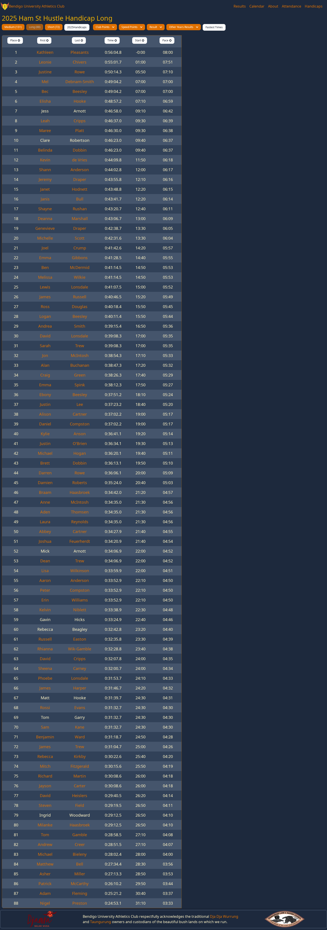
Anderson (80, 169)
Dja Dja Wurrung (224, 916)
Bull (79, 199)
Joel (45, 248)
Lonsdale (79, 287)
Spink (80, 384)
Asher (45, 873)
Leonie (45, 62)
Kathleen (45, 52)
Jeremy (45, 179)
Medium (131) (13, 27)
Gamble (79, 834)
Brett (45, 463)
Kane (79, 727)
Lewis (45, 287)
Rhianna (45, 648)
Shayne (45, 208)
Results (240, 6)
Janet (45, 189)
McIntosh (80, 355)
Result (153, 27)
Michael (45, 453)
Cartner (80, 414)
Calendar (256, 6)
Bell (79, 864)
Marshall (80, 218)
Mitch (45, 766)
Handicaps (314, 6)
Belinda (45, 150)
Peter (45, 590)
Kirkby (80, 756)
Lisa (45, 570)
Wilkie (79, 277)
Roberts (79, 482)
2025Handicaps (77, 27)
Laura (45, 521)
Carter (79, 785)
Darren (45, 472)
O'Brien (80, 443)
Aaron (45, 580)
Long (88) (34, 27)
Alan (45, 365)
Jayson (45, 785)
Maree (45, 130)
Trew (79, 345)
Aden (45, 512)
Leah (45, 120)
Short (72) (54, 27)
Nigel (45, 903)
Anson (80, 433)
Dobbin (80, 150)
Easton (79, 639)
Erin (45, 600)
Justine (45, 71)
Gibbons (80, 257)
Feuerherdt (79, 541)
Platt (79, 130)
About (273, 6)
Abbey (45, 531)
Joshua (45, 541)
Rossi (45, 707)
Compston (79, 424)
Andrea (45, 326)
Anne (45, 502)
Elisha (45, 101)
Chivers (80, 62)
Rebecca (45, 756)
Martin (79, 776)
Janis (45, 199)
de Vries (79, 159)
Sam (45, 727)
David (45, 336)
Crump (79, 248)
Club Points (102, 27)
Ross (45, 306)
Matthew (45, 864)
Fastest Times (214, 27)
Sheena (45, 668)
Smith (79, 326)
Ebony (45, 394)
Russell (79, 296)
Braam (45, 492)
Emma (45, 257)
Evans (79, 707)
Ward (80, 737)
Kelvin (45, 609)
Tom (45, 834)
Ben (45, 267)
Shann (45, 169)
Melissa (45, 277)
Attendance (291, 6)
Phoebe (45, 678)
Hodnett (79, 189)
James (45, 296)
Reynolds (79, 521)
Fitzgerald (80, 766)
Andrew (45, 844)
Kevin (45, 159)
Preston (79, 903)
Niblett (79, 609)
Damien (45, 482)
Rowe (80, 71)
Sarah (45, 345)
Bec (45, 91)
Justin (45, 404)
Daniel (45, 424)
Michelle (45, 238)
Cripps (80, 120)
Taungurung (100, 921)
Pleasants (80, 52)
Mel (45, 81)
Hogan (79, 453)
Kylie (45, 433)
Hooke (80, 101)
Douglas (79, 306)
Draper (79, 179)
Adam (45, 893)
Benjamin (45, 737)
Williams (80, 600)
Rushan (80, 208)
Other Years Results (181, 27)
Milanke (45, 825)
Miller (79, 873)
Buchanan (79, 365)
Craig (45, 375)
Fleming (79, 893)
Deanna (45, 218)
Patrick (45, 883)
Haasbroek (80, 492)
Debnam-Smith (79, 81)
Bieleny (80, 854)
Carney (79, 668)
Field (79, 805)
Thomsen (80, 512)
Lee (80, 404)
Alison (45, 414)
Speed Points (129, 27)
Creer (80, 844)
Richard (45, 776)
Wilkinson (79, 570)
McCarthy (80, 883)
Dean (45, 560)
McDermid (79, 267)
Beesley (80, 91)
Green (79, 375)
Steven (45, 805)
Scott (80, 238)
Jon (45, 355)
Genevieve (45, 228)
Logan (45, 316)
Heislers (79, 795)
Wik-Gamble (79, 648)
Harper (79, 688)
